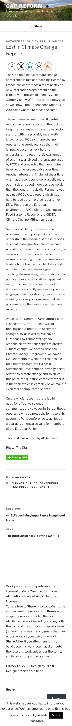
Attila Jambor (52, 41)
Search (11, 689)
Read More (36, 721)
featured (19, 486)
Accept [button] (56, 715)
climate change (25, 483)
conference (49, 483)
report (44, 486)
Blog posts (21, 477)
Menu (38, 26)
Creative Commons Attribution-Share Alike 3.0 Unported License (32, 596)
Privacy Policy (16, 666)
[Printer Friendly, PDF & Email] (17, 459)
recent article (38, 154)
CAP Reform (24, 6)
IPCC (32, 486)
